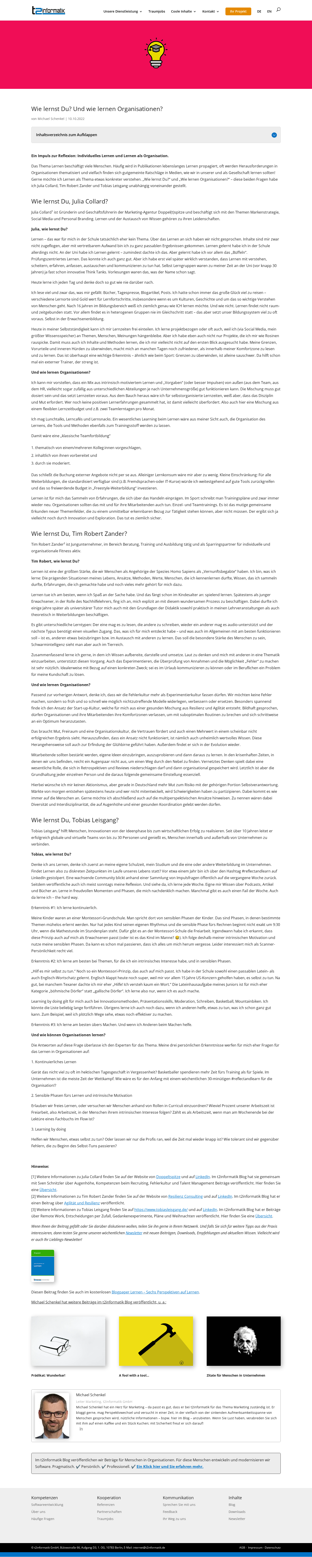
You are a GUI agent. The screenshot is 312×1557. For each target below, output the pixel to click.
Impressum (255, 1547)
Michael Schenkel (51, 118)
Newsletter (237, 1519)
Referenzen (106, 1504)
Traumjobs (156, 11)
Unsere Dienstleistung (120, 11)
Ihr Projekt (238, 11)
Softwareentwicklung (47, 1504)
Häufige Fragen (42, 1519)
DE (259, 11)
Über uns (38, 1511)
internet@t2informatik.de (149, 1547)
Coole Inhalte (181, 11)
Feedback (170, 1511)
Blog (232, 1504)
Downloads (237, 1511)
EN (269, 11)
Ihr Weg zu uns (174, 1519)
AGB (242, 1547)
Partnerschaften (109, 1511)
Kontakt (208, 11)
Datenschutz (273, 1547)
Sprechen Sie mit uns (179, 1504)
